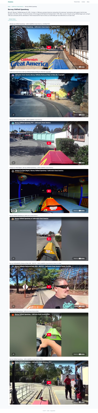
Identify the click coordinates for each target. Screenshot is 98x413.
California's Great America (18, 6)
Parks (9, 6)
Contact (83, 1)
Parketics (10, 2)
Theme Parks (77, 1)
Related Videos (12, 19)
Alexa (88, 1)
